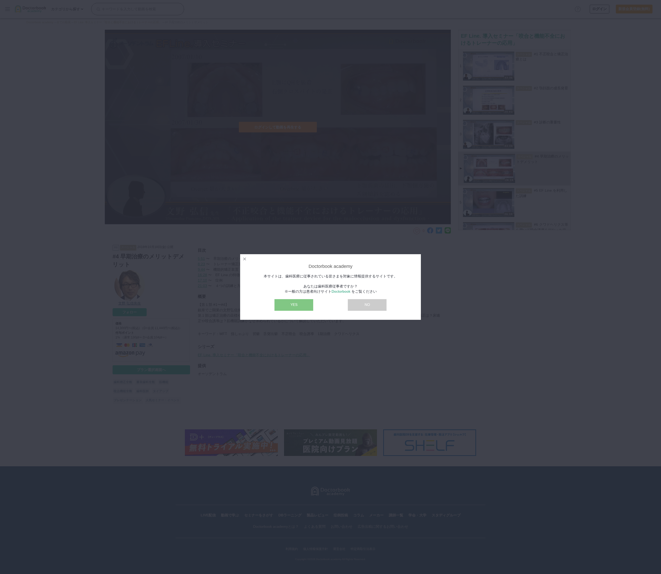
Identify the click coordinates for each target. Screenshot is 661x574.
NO (367, 304)
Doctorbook (341, 291)
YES (293, 304)
